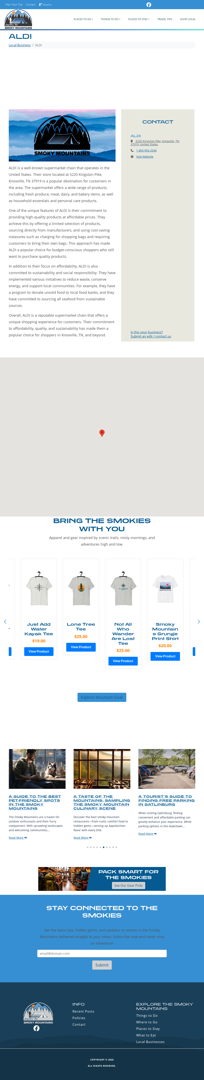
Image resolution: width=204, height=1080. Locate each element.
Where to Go (147, 1022)
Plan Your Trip (14, 4)
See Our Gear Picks (128, 885)
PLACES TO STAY (137, 19)
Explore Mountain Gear (102, 697)
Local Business (20, 45)
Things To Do (110, 19)
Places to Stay (148, 1028)
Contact (31, 4)
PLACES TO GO (82, 19)
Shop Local (188, 19)
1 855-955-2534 (146, 150)
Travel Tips (164, 19)
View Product (39, 651)
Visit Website (144, 157)
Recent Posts (83, 1011)
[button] (198, 621)
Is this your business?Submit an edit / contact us (151, 334)
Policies (79, 1018)
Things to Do (147, 1015)
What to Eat (146, 1035)
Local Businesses (150, 1042)
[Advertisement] (102, 79)
